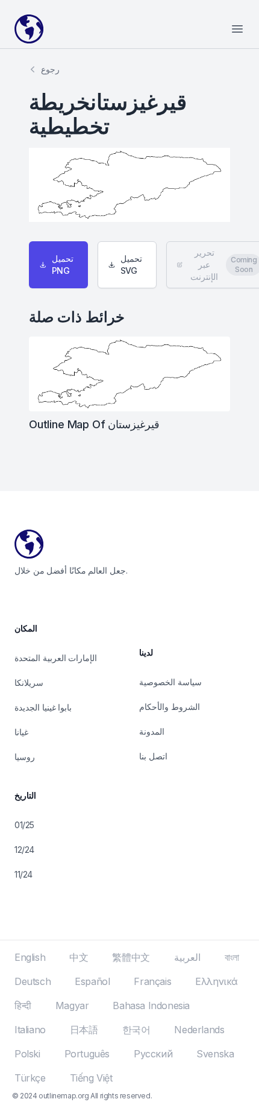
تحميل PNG (62, 264)
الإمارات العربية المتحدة (55, 658)
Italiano (30, 1030)
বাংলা (232, 957)
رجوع (50, 69)
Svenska (215, 1054)
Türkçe (30, 1078)
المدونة (151, 731)
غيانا (21, 732)
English (29, 957)
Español (92, 981)
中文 (78, 957)
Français (152, 981)
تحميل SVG (131, 264)
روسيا (24, 757)
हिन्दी (22, 1005)
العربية (187, 957)
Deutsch (32, 981)
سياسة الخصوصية (170, 682)
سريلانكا (28, 682)
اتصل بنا (153, 756)
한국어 (136, 1030)
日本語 (84, 1030)
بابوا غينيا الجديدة (43, 707)
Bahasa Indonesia (151, 1005)
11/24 (23, 874)
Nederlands (199, 1030)
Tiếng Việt (91, 1078)
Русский (153, 1054)
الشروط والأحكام (169, 706)
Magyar (72, 1005)
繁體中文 (130, 957)
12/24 (24, 849)
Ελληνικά (216, 981)
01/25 (24, 825)
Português (87, 1054)
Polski (27, 1054)
